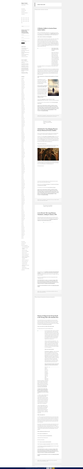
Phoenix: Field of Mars (41, 116)
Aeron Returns (51, 460)
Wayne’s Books (23, 11)
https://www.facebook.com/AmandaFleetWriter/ (46, 435)
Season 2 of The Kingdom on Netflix (49, 136)
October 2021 (22, 139)
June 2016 (22, 222)
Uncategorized (44, 115)
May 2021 (22, 145)
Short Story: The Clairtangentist (25, 251)
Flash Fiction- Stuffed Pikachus (25, 255)
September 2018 (23, 187)
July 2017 (22, 205)
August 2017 (22, 204)
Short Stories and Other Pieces (24, 245)
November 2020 (23, 153)
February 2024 (22, 105)
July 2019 (22, 174)
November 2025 (23, 84)
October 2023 (22, 110)
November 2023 (23, 109)
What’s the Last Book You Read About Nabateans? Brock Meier (25, 70)
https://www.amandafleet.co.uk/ (44, 433)
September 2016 (23, 218)
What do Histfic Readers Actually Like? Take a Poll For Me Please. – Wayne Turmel (25, 69)
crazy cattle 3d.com (23, 63)
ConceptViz (22, 61)
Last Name (22, 37)
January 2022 (22, 135)
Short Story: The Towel (24, 252)
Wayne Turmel (24, 3)
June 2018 (22, 191)
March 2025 (22, 93)
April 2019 (22, 178)
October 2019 (22, 170)
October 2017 (22, 201)
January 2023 (22, 119)
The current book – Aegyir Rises (49, 351)
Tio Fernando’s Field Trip (24, 262)
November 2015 (23, 231)
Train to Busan (43, 139)
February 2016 (22, 227)
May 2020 (22, 161)
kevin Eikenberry (49, 291)
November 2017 (23, 200)
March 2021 (22, 148)
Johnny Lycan (52, 199)
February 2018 (22, 196)
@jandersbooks (43, 99)
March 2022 (22, 132)
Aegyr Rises (48, 460)
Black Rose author (53, 33)
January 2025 (22, 96)
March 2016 (22, 226)
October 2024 (22, 97)
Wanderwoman (23, 72)
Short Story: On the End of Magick (25, 268)
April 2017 (22, 209)
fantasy (48, 115)
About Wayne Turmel (23, 10)
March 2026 (22, 80)
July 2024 (22, 100)
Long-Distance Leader (53, 291)
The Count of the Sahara (47, 184)
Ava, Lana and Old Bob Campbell (25, 246)
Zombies (46, 200)
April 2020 (22, 162)
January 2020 (22, 166)
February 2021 (22, 149)
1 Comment (55, 116)
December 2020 (23, 152)
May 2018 (22, 192)
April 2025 (22, 92)
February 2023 (22, 118)
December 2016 (23, 214)
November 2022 (23, 122)
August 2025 (22, 88)
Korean (41, 200)
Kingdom (55, 199)
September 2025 (23, 87)
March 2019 (22, 179)
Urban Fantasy (47, 116)
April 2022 (22, 131)
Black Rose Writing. (45, 110)
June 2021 (22, 144)
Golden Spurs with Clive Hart (24, 56)
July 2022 (22, 127)
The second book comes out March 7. (47, 324)
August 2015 (22, 235)
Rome (45, 116)
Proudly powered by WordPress (40, 467)
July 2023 (22, 114)
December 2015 (23, 230)
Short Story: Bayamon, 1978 (25, 261)
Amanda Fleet (55, 460)
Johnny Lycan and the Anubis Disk (48, 109)
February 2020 (22, 165)
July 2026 (22, 79)
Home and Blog (23, 241)
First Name (22, 34)
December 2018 (23, 183)
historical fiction (49, 199)
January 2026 (22, 83)
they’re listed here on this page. (52, 187)
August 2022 (22, 126)
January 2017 (22, 213)
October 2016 (22, 217)
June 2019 (22, 175)
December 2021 (23, 136)
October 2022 (22, 123)
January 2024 (22, 106)
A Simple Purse (23, 258)
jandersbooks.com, (39, 100)
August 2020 (22, 157)
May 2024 (22, 101)
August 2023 (22, 113)
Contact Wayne (23, 14)
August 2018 (22, 188)
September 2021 (23, 140)
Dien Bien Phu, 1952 (24, 267)
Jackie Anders (47, 33)
